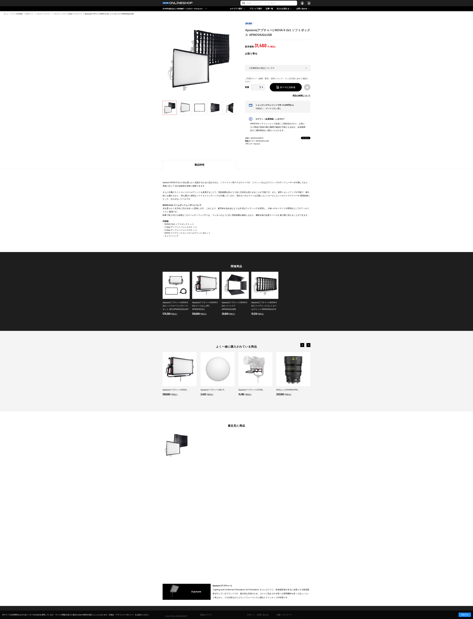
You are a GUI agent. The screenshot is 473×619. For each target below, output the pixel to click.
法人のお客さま (283, 9)
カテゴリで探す (236, 9)
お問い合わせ (301, 9)
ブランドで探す (255, 9)
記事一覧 (269, 9)
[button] (302, 345)
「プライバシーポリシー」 (124, 615)
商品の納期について (301, 95)
